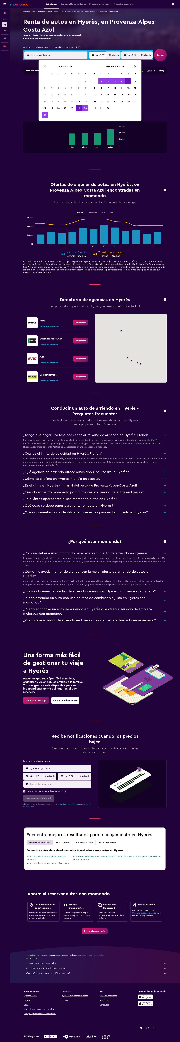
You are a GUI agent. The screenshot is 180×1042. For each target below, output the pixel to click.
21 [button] (72, 101)
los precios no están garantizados (90, 955)
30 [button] (85, 108)
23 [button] (85, 101)
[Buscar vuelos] (4, 13)
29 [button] (78, 108)
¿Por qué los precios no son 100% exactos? (48, 973)
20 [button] (65, 101)
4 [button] (51, 88)
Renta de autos (29, 11)
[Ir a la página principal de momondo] (19, 4)
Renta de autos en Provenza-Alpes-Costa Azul (79, 11)
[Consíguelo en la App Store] (145, 1003)
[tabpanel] (95, 140)
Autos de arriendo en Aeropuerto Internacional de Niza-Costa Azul (94, 858)
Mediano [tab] (93, 213)
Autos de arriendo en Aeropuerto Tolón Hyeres (139, 857)
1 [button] (78, 81)
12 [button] (58, 95)
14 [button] (72, 95)
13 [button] (65, 95)
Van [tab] (111, 213)
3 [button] (45, 88)
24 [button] (45, 108)
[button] (5, 4)
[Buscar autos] (4, 24)
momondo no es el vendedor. (41, 963)
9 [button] (85, 88)
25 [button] (51, 108)
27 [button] (65, 108)
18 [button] (52, 101)
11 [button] (51, 95)
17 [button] (45, 101)
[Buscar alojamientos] (4, 19)
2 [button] (85, 81)
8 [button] (78, 88)
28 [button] (72, 108)
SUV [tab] (103, 213)
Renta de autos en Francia (48, 11)
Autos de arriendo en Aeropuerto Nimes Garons (48, 863)
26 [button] (58, 108)
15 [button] (79, 95)
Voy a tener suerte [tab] (107, 842)
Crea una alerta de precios (144, 913)
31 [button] (45, 115)
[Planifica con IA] (4, 30)
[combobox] (37, 47)
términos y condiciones (69, 804)
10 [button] (45, 95)
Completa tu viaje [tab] (84, 842)
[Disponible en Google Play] (145, 996)
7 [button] (71, 88)
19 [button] (58, 101)
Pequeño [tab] (80, 213)
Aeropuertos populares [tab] (39, 842)
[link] (80, 322)
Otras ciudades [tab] (63, 842)
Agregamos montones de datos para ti (46, 968)
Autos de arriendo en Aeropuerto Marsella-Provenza (46, 858)
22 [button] (78, 101)
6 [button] (65, 88)
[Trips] (4, 38)
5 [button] (58, 88)
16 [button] (85, 95)
